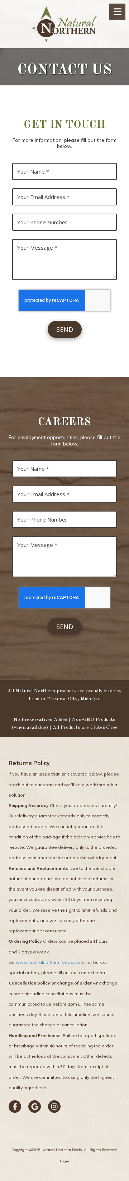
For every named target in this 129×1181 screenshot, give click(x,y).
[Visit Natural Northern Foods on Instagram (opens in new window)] (54, 1106)
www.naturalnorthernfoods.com (49, 962)
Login (64, 1161)
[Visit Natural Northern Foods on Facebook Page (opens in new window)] (15, 1106)
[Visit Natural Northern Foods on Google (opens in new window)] (34, 1106)
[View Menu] (117, 12)
